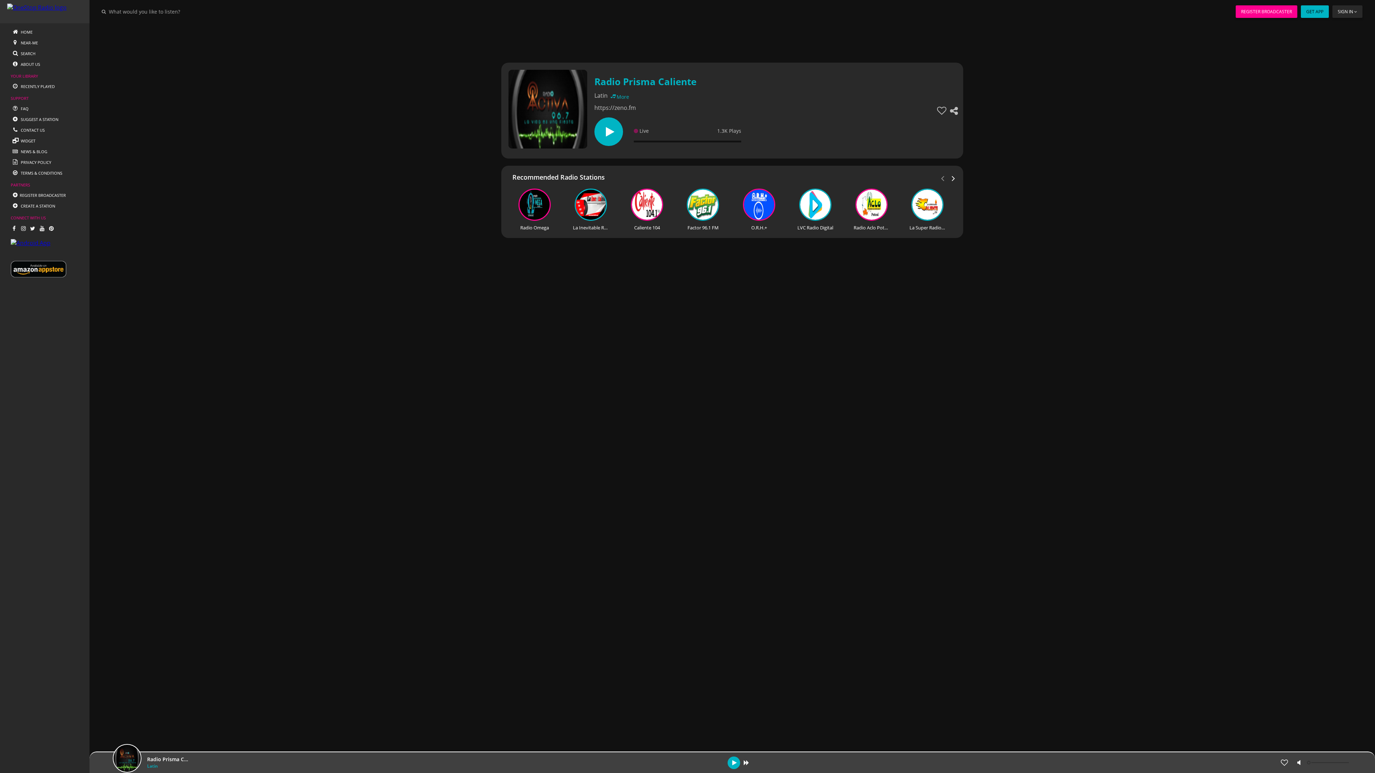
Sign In (1345, 12)
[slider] (1329, 762)
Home (26, 32)
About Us (30, 64)
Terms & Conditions (41, 173)
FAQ (24, 108)
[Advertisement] (712, 39)
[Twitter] (33, 228)
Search (27, 53)
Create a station (37, 206)
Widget (27, 141)
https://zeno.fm (615, 108)
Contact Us (32, 130)
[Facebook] (14, 228)
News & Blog (33, 151)
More (623, 96)
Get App (1314, 12)
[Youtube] (42, 228)
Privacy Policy (35, 162)
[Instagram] (23, 228)
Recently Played (37, 86)
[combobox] (166, 11)
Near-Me (29, 42)
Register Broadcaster (1266, 12)
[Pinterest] (51, 228)
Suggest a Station (39, 119)
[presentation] (953, 178)
